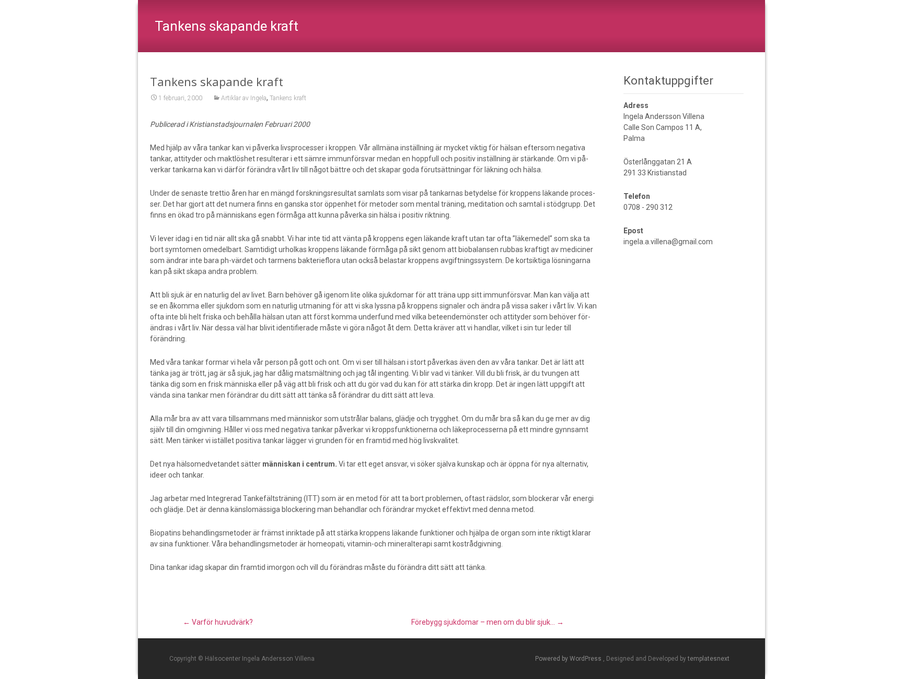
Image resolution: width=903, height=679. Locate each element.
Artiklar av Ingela (244, 98)
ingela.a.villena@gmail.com (668, 241)
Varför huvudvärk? (218, 622)
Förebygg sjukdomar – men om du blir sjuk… (487, 622)
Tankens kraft (288, 98)
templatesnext (709, 658)
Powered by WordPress (569, 658)
